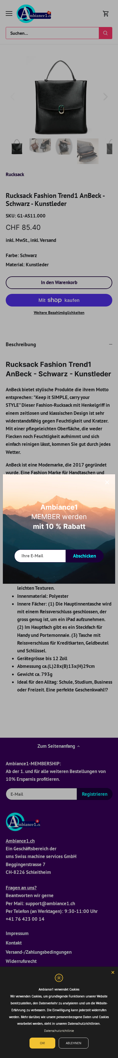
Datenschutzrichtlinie (59, 1031)
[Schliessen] (107, 482)
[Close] (113, 972)
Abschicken (84, 556)
